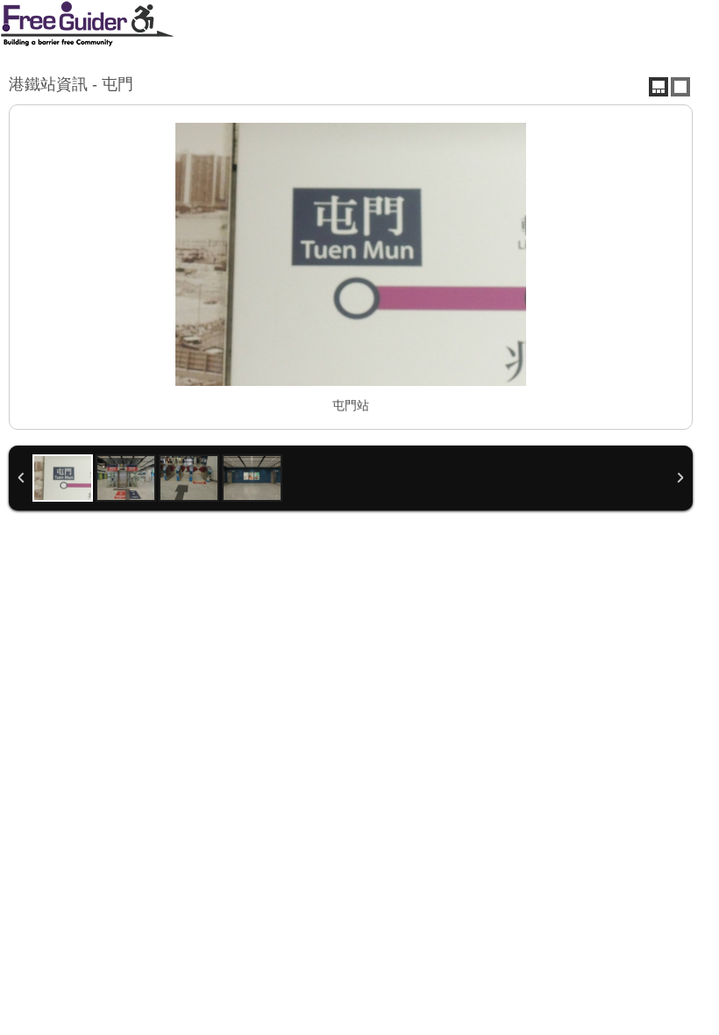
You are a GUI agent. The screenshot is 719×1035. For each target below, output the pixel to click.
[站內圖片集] (658, 86)
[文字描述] (680, 86)
